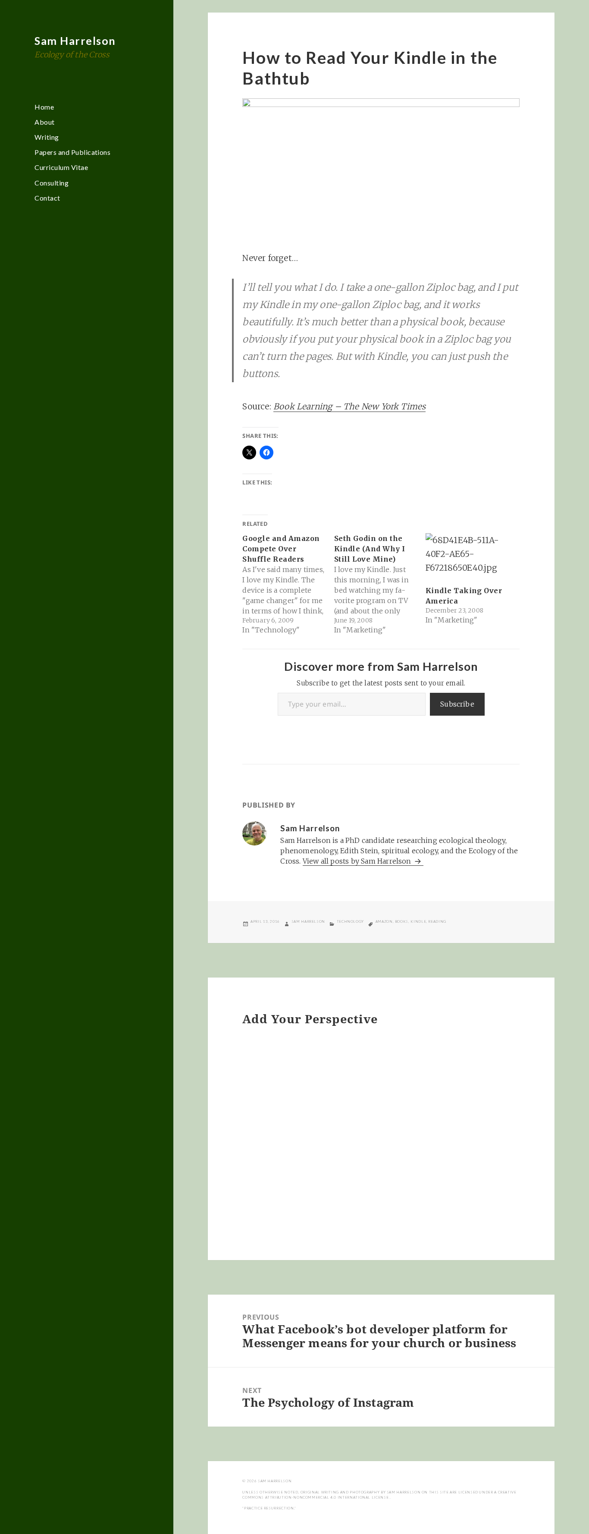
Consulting (51, 183)
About (44, 122)
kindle (418, 921)
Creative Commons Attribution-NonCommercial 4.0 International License (379, 1494)
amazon (384, 921)
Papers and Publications (72, 152)
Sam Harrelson (75, 40)
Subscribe (457, 704)
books (401, 921)
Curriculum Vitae (61, 167)
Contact (47, 198)
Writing (46, 137)
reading (437, 921)
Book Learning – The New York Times (349, 406)
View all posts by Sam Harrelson (358, 861)
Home (44, 107)
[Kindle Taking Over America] (467, 557)
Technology (350, 921)
